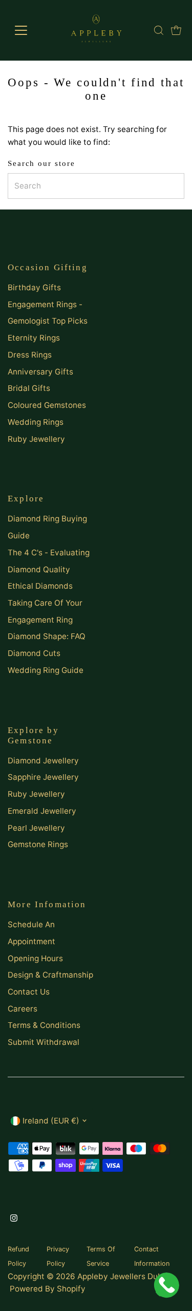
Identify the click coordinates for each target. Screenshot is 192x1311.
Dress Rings (30, 355)
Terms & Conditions (44, 1025)
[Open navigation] (29, 30)
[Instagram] (14, 1219)
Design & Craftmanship (50, 975)
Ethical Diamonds (40, 586)
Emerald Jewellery (42, 811)
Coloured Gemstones (47, 405)
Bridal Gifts (29, 388)
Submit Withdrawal (43, 1042)
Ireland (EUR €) (51, 1121)
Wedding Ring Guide (45, 670)
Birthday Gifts (34, 287)
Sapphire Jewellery (43, 777)
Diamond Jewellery (43, 760)
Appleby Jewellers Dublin (124, 1276)
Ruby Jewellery (36, 439)
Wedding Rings (35, 422)
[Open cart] (176, 30)
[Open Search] (158, 30)
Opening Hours (35, 958)
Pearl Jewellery (36, 828)
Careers (22, 1009)
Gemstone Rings (38, 844)
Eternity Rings (34, 338)
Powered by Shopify (48, 1289)
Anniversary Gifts (40, 372)
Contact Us (29, 992)
